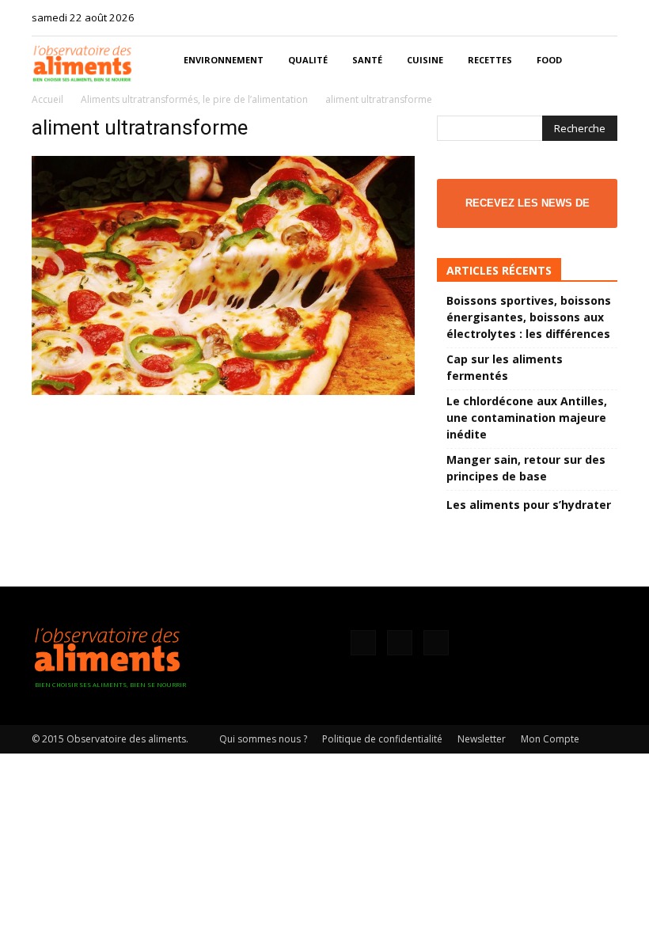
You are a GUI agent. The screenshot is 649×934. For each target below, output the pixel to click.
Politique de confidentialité (382, 739)
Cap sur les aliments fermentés (504, 367)
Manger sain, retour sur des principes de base (525, 468)
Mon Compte (550, 739)
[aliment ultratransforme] (223, 390)
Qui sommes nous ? (263, 739)
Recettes (490, 60)
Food (549, 60)
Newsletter (481, 739)
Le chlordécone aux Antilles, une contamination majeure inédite (526, 417)
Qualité (308, 60)
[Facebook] (553, 17)
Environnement (224, 60)
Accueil (47, 99)
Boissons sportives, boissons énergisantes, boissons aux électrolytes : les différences (528, 317)
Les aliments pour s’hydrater (528, 504)
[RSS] (579, 17)
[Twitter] (605, 17)
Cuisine (425, 60)
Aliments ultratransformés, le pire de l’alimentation (194, 99)
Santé (367, 60)
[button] (598, 60)
